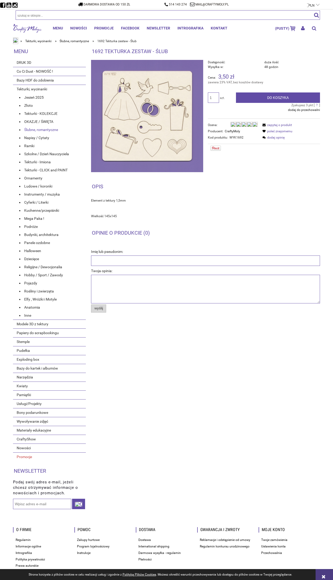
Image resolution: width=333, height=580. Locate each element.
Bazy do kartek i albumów (37, 368)
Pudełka (23, 350)
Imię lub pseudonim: (107, 252)
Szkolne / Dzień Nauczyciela (46, 154)
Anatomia (32, 307)
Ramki (29, 146)
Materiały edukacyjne (34, 430)
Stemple (23, 342)
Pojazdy (30, 283)
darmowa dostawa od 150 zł (107, 4)
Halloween (32, 251)
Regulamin (23, 540)
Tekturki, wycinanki (32, 89)
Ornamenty (33, 178)
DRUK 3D (24, 62)
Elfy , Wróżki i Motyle (40, 299)
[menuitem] (58, 28)
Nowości (24, 448)
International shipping (153, 546)
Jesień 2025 (34, 97)
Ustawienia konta (273, 546)
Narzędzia (25, 377)
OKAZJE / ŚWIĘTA (38, 122)
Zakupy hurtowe (88, 540)
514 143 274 (178, 4)
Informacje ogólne (28, 546)
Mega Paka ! (34, 218)
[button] (276, 125)
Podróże (31, 226)
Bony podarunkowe (32, 412)
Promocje (24, 457)
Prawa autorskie (27, 565)
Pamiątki (24, 395)
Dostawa (144, 540)
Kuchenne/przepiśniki (41, 210)
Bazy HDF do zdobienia (35, 80)
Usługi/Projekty (29, 404)
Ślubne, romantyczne (41, 130)
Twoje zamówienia (274, 540)
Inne (27, 315)
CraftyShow (26, 439)
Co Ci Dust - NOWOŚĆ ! (35, 71)
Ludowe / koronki (38, 186)
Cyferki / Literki (36, 202)
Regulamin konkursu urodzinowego (224, 546)
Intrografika (24, 553)
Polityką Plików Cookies (139, 574)
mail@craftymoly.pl (212, 4)
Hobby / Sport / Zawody (43, 275)
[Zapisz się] (78, 504)
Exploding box (28, 359)
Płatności (145, 559)
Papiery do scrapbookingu (38, 333)
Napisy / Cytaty (36, 138)
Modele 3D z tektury (32, 324)
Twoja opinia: (101, 271)
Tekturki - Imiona (37, 162)
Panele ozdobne (37, 243)
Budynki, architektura (41, 235)
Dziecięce (31, 259)
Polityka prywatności (30, 559)
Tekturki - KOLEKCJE (40, 113)
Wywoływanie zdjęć (32, 421)
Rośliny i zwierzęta (39, 291)
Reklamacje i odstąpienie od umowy (225, 540)
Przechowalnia (271, 553)
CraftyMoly (232, 131)
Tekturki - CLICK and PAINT (46, 170)
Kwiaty (22, 386)
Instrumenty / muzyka (42, 194)
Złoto (28, 105)
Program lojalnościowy (93, 546)
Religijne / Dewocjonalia (43, 267)
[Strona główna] (27, 28)
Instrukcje (84, 553)
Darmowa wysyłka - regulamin (159, 553)
